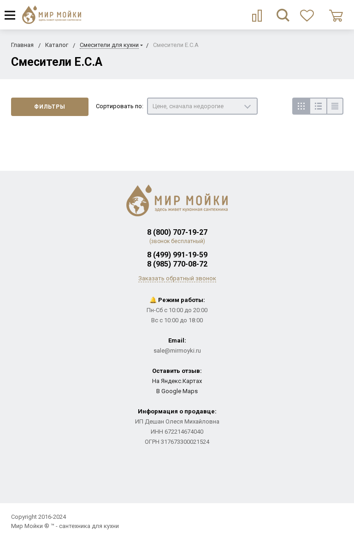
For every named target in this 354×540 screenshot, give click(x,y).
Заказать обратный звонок (177, 278)
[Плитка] (300, 106)
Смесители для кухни (109, 44)
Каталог (56, 44)
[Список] (317, 106)
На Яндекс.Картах (177, 380)
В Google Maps (177, 391)
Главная (22, 44)
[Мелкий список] (334, 106)
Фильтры (49, 107)
